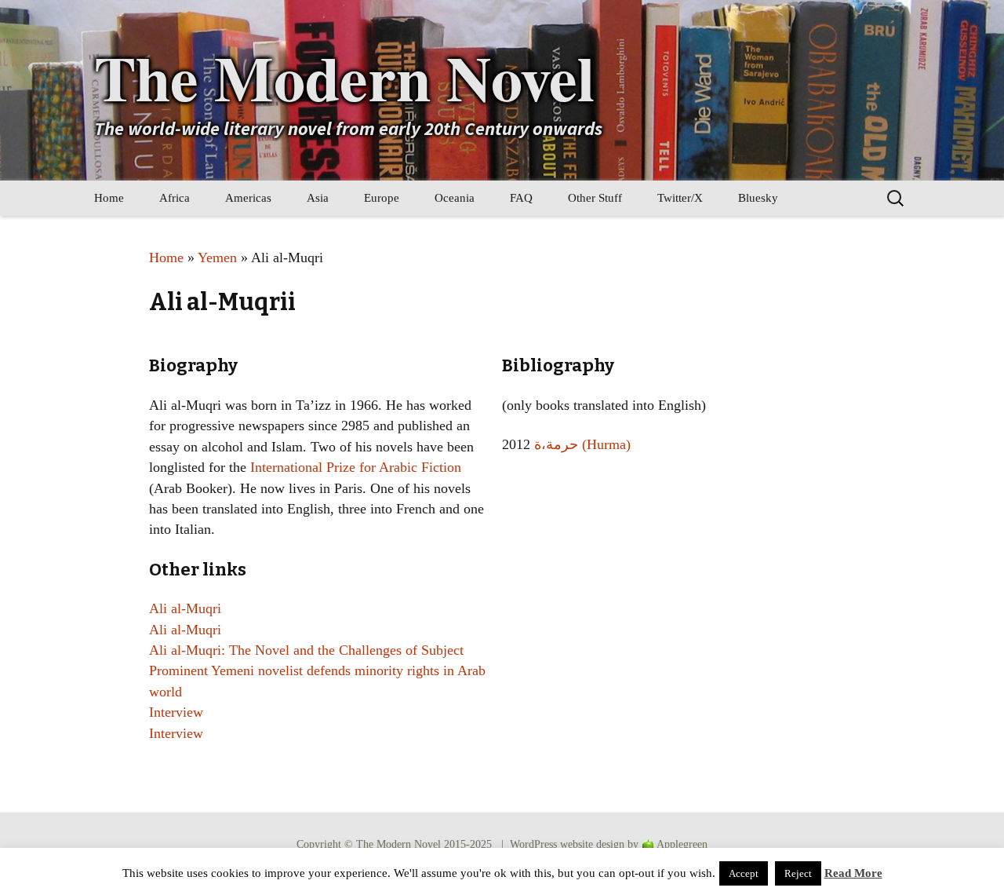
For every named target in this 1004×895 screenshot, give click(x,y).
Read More (853, 873)
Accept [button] (743, 873)
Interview (176, 712)
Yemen (217, 257)
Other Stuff (595, 198)
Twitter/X (680, 198)
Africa (174, 198)
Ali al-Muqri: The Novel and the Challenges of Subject (306, 650)
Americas (248, 198)
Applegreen (682, 844)
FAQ (521, 198)
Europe (381, 198)
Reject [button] (798, 873)
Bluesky (758, 198)
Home (109, 198)
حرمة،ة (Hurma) (582, 444)
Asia (318, 198)
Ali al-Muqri (185, 608)
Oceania (455, 198)
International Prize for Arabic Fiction (355, 467)
